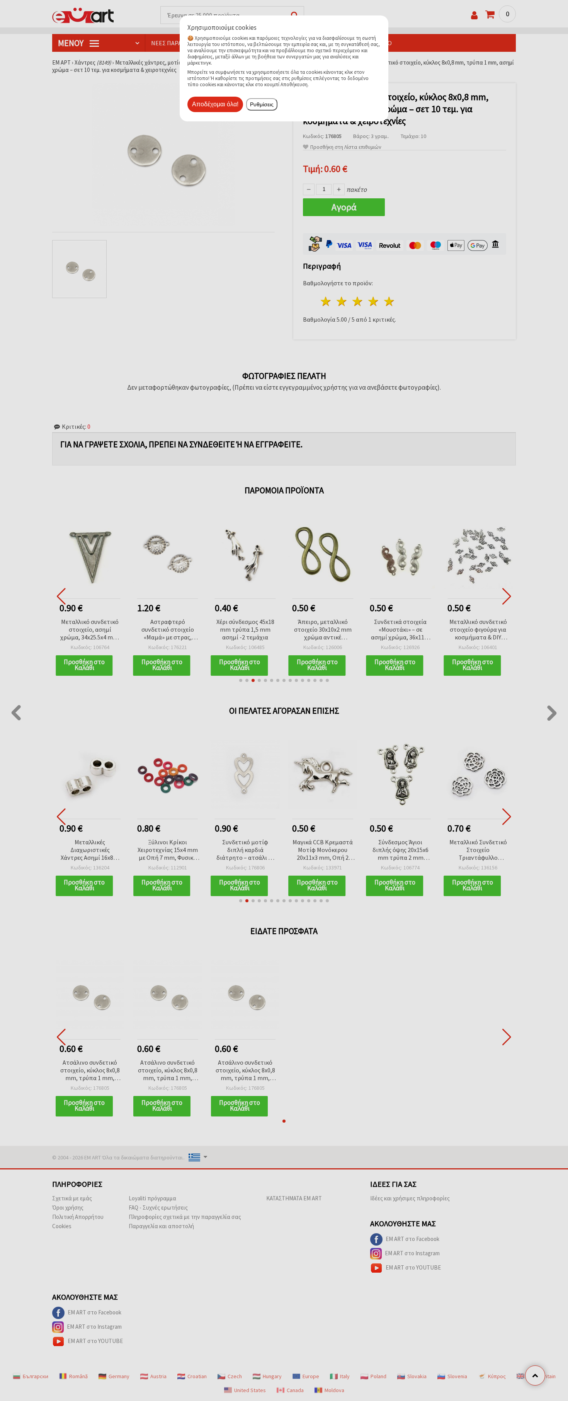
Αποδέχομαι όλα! (215, 104)
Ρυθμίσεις (262, 104)
